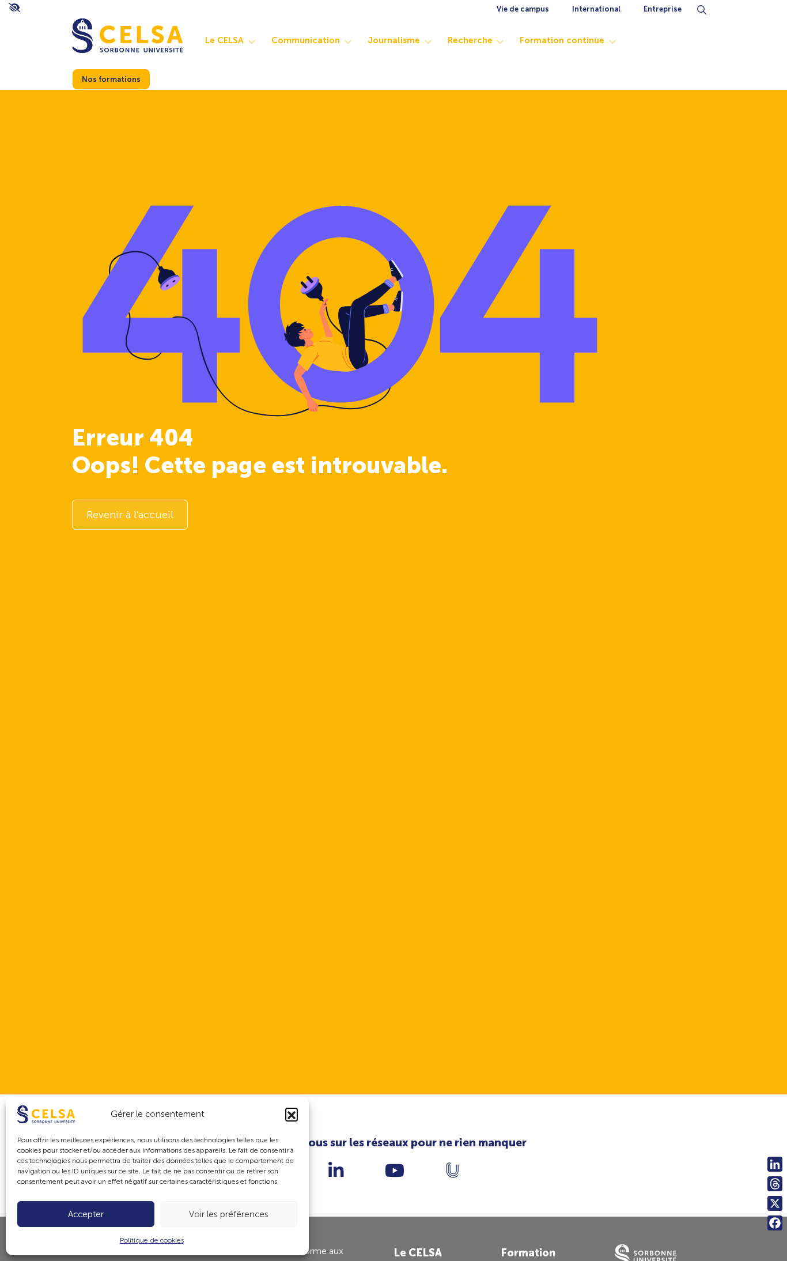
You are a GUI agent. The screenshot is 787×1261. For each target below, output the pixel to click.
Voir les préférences (228, 1214)
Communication (305, 40)
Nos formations (111, 79)
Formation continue (562, 40)
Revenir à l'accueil (129, 514)
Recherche (470, 40)
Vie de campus (523, 9)
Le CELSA (224, 40)
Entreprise (663, 9)
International (596, 9)
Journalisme (394, 40)
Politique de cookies (152, 1240)
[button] (291, 1114)
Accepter (86, 1214)
